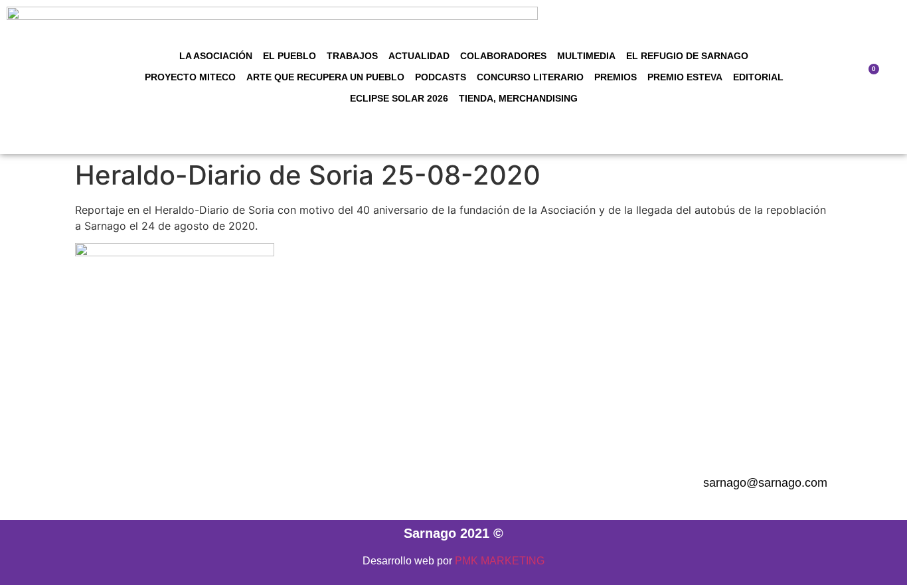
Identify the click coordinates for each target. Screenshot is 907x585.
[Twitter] (471, 483)
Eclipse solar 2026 (399, 98)
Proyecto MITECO (190, 77)
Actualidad (419, 55)
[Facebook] (361, 483)
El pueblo (289, 55)
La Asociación (215, 55)
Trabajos (352, 55)
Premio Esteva (684, 77)
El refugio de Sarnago (687, 55)
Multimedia (586, 55)
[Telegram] (435, 483)
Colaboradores (503, 55)
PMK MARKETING (499, 560)
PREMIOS (615, 77)
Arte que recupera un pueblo (325, 77)
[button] (830, 77)
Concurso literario (530, 77)
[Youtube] (508, 483)
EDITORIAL (758, 77)
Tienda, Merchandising (518, 98)
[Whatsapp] (544, 483)
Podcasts (440, 77)
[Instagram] (398, 483)
